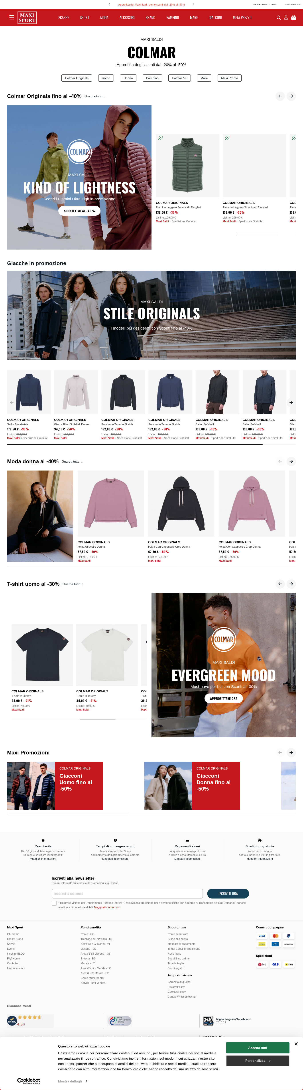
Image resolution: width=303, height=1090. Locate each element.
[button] (280, 96)
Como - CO (87, 934)
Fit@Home (13, 958)
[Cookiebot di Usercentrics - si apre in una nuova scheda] (28, 1081)
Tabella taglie (176, 963)
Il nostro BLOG (16, 953)
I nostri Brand (15, 939)
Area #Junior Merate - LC (96, 968)
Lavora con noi (16, 968)
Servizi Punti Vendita (93, 983)
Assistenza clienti (265, 4)
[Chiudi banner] (296, 1043)
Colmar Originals (77, 78)
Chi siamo (13, 934)
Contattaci (13, 963)
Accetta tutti (257, 1048)
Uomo (106, 78)
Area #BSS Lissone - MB (95, 953)
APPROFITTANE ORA (223, 698)
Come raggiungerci (92, 978)
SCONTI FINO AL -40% (79, 210)
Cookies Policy (177, 991)
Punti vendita (292, 4)
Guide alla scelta (178, 939)
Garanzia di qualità (179, 982)
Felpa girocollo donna (91, 546)
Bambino (152, 78)
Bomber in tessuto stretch (117, 424)
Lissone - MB (88, 948)
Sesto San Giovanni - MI (95, 943)
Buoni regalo (175, 968)
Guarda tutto (94, 96)
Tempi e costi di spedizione (184, 948)
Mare (204, 78)
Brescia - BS (88, 958)
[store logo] (27, 18)
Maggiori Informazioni (107, 907)
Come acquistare (178, 934)
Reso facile (174, 953)
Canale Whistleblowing (182, 996)
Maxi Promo (229, 78)
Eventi (11, 948)
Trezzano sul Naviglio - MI (96, 939)
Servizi (11, 943)
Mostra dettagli (70, 1081)
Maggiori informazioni (43, 858)
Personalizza (255, 1060)
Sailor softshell (205, 424)
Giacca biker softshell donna (71, 424)
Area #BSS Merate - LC (95, 973)
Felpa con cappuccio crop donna (169, 546)
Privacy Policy (176, 986)
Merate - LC (88, 963)
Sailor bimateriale (18, 424)
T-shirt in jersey (21, 695)
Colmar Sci (179, 78)
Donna (128, 78)
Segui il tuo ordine (179, 958)
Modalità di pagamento (181, 943)
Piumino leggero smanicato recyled (178, 207)
